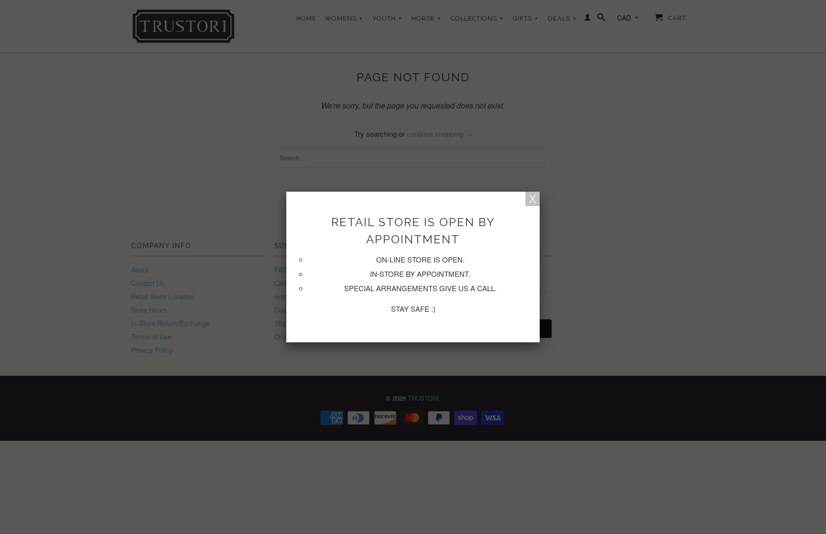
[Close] (532, 199)
